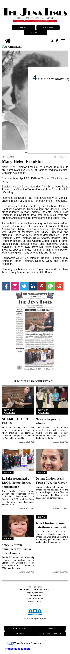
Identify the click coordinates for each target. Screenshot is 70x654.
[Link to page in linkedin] (32, 286)
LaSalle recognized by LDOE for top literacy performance (16, 482)
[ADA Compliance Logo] (35, 615)
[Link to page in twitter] (24, 286)
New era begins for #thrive (48, 421)
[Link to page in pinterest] (41, 286)
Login (23, 27)
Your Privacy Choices (27, 643)
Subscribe (48, 27)
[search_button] (52, 41)
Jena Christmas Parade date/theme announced (51, 525)
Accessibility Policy (50, 634)
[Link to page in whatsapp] (50, 286)
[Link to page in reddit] (59, 286)
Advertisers (19, 628)
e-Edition (36, 32)
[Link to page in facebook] (6, 286)
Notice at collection (17, 648)
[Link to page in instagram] (15, 286)
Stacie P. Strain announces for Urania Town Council (16, 549)
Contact (50, 628)
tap (62, 40)
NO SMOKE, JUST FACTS (15, 421)
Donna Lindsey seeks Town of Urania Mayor (51, 480)
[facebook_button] (56, 41)
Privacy (19, 634)
